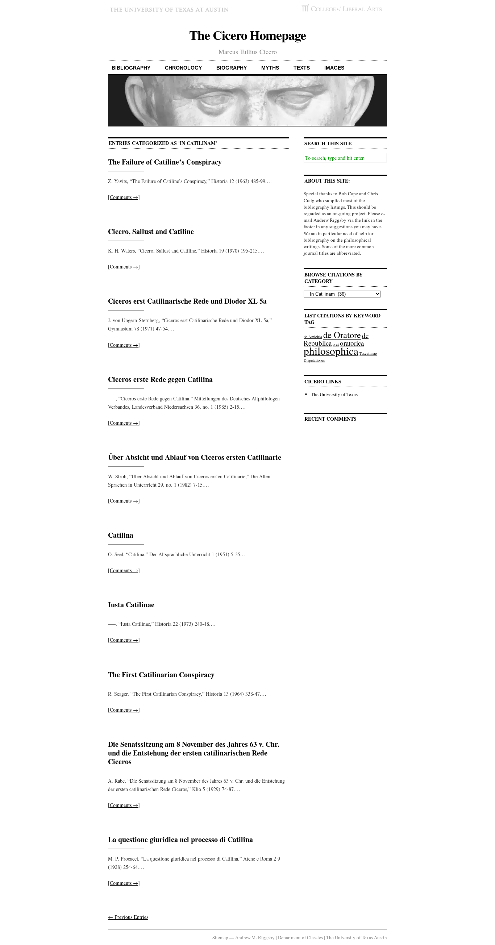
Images (334, 68)
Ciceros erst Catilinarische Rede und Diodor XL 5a (187, 301)
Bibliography (131, 68)
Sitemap (220, 937)
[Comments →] (124, 196)
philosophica (331, 351)
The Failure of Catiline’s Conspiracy (165, 162)
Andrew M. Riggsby (255, 937)
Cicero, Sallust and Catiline (151, 231)
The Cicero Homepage (247, 34)
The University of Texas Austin (356, 937)
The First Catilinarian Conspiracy (161, 674)
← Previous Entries (128, 916)
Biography (231, 68)
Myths (270, 68)
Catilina (120, 535)
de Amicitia (313, 336)
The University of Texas (334, 394)
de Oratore (342, 335)
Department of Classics (300, 937)
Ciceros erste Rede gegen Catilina (160, 379)
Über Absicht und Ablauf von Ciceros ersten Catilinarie (194, 457)
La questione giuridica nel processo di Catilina (180, 839)
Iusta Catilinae (131, 604)
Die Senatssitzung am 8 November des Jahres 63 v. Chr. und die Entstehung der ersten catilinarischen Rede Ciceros (193, 753)
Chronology (183, 68)
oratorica (352, 342)
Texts (302, 68)
